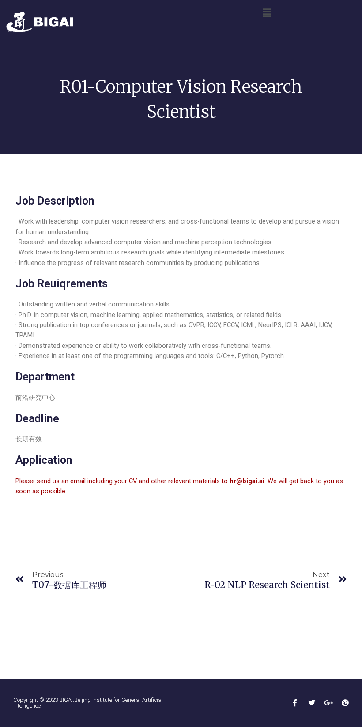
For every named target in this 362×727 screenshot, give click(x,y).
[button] (266, 12)
